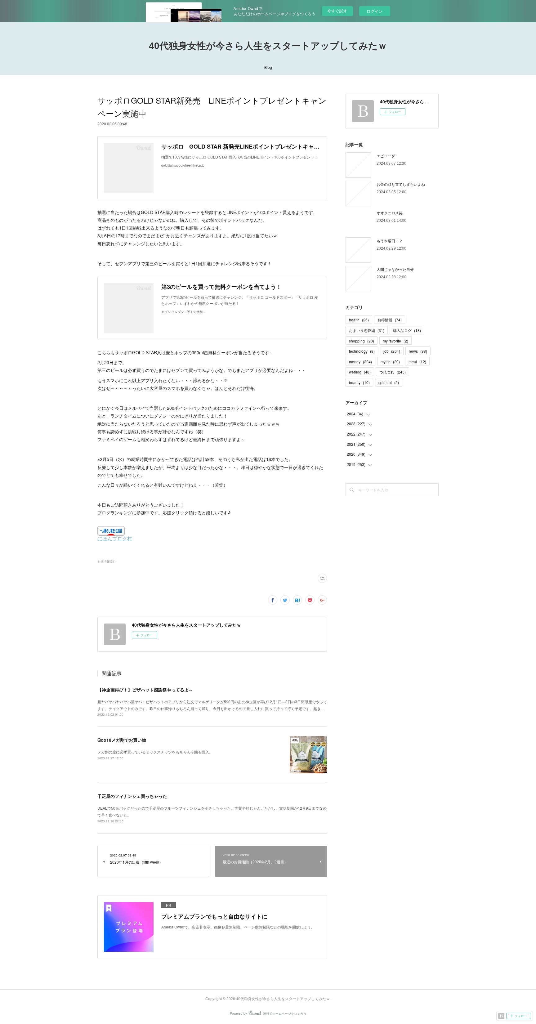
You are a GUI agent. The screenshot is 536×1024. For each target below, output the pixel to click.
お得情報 (389, 319)
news (418, 351)
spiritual (388, 382)
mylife (390, 361)
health (359, 319)
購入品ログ (407, 330)
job (391, 351)
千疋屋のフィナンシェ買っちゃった (132, 796)
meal (417, 361)
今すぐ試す (337, 11)
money (360, 361)
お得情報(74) (106, 561)
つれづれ (392, 371)
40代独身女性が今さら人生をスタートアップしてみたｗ (268, 46)
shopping (361, 340)
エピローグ (386, 155)
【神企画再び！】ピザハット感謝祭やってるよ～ (145, 689)
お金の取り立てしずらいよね (401, 184)
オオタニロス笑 (390, 212)
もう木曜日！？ (390, 240)
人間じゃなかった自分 (395, 269)
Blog (268, 67)
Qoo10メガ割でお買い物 (121, 740)
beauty (359, 382)
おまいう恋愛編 (366, 330)
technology (362, 351)
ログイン (375, 11)
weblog (360, 371)
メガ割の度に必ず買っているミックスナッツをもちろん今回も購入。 (155, 751)
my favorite (395, 340)
